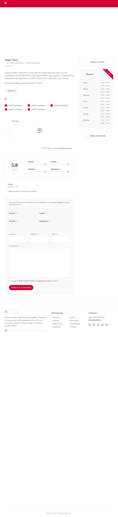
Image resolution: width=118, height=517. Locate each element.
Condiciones (75, 324)
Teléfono (34, 234)
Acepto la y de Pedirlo (34, 281)
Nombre (12, 234)
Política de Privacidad (26, 281)
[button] (9, 132)
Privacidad (74, 320)
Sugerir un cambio (97, 62)
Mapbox (50, 148)
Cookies (73, 327)
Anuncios (57, 327)
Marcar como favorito (98, 136)
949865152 (12, 91)
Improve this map (67, 148)
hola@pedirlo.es (95, 320)
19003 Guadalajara (61, 105)
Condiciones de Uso (43, 281)
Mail (54, 234)
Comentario (14, 246)
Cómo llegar (15, 121)
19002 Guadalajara (38, 105)
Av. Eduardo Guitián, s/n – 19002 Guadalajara (23, 63)
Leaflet (43, 148)
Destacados (57, 324)
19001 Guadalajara (15, 105)
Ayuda (72, 317)
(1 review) (9, 66)
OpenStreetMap (58, 148)
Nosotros (56, 317)
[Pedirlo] (8, 3)
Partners (56, 320)
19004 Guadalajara (15, 109)
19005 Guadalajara (38, 109)
